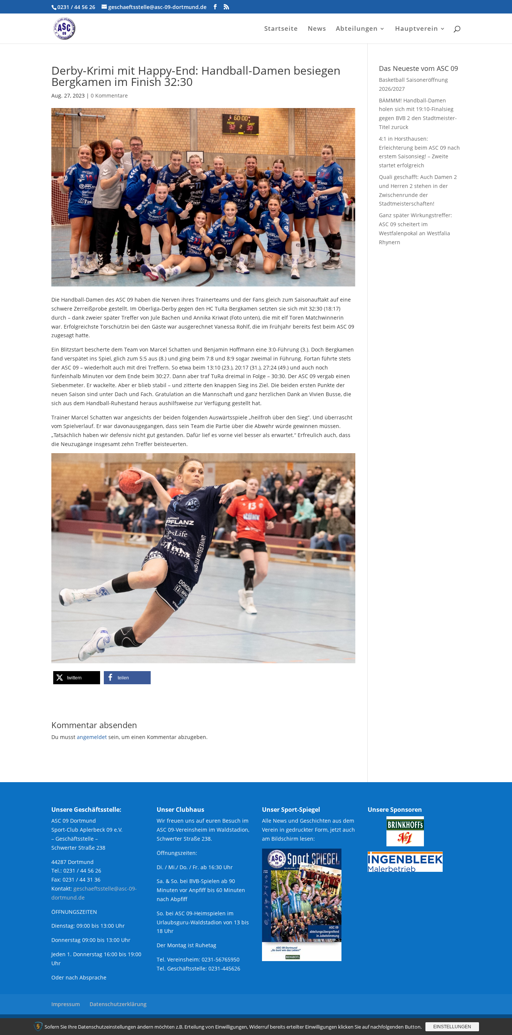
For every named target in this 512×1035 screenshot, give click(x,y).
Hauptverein (416, 29)
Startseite (281, 29)
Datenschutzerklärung (118, 1004)
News (317, 29)
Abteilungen (357, 29)
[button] (76, 677)
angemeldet (92, 737)
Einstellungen (452, 1026)
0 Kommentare (109, 95)
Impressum (65, 1004)
